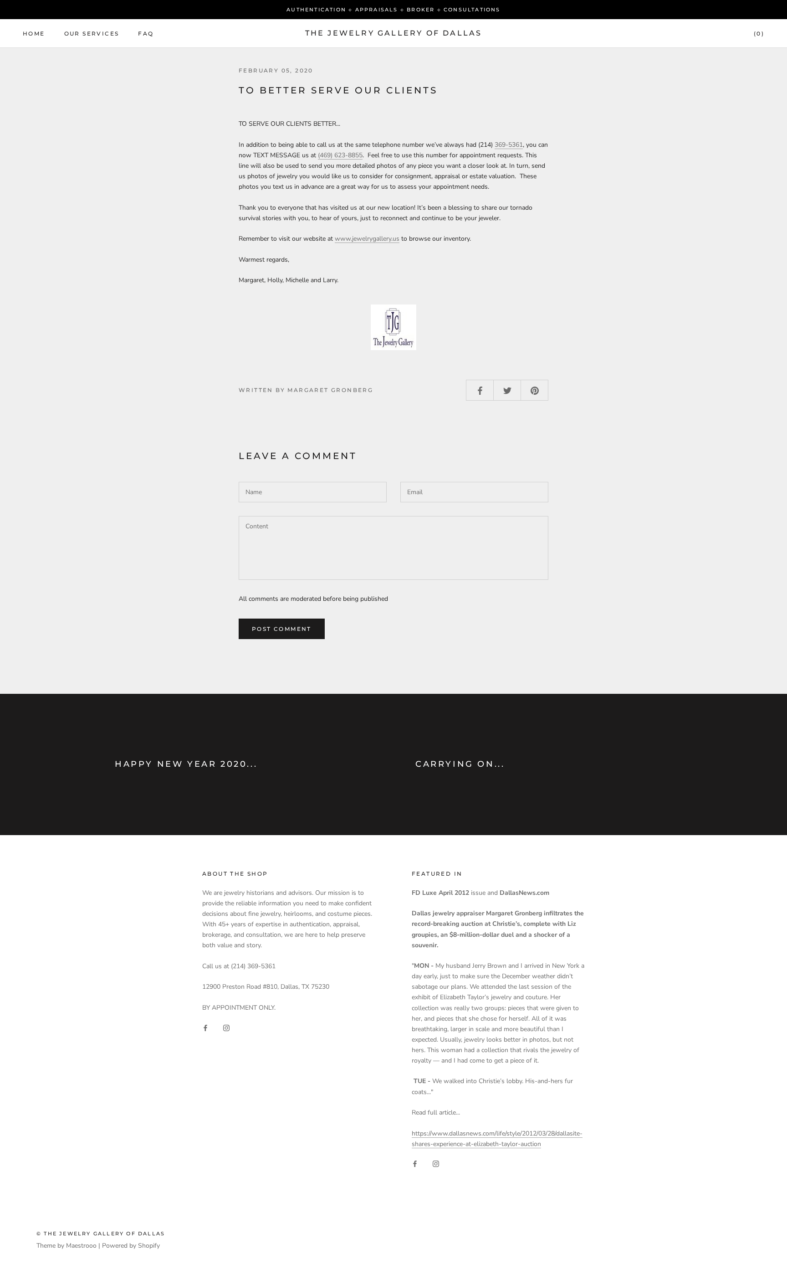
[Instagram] (226, 1027)
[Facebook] (205, 1027)
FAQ (145, 33)
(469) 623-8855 (340, 155)
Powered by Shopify (131, 1245)
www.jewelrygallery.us (367, 238)
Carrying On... (460, 764)
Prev (712, 16)
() (759, 33)
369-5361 (509, 144)
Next (747, 16)
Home (34, 33)
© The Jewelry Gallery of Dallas (100, 1233)
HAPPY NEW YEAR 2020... (186, 764)
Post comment (282, 628)
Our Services (91, 33)
